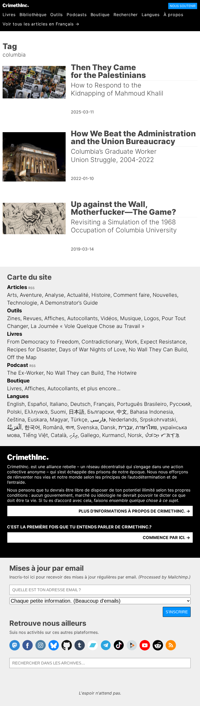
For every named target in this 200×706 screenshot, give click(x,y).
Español (37, 404)
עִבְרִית (125, 427)
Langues (151, 14)
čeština (16, 419)
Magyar (59, 419)
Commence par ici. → (166, 537)
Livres (9, 14)
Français (103, 404)
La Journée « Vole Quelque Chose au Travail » (88, 326)
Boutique (100, 14)
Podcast (17, 365)
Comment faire (131, 295)
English (16, 404)
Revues (32, 318)
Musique (130, 318)
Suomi (58, 412)
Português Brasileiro (142, 404)
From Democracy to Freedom (43, 342)
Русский (180, 404)
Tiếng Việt (35, 435)
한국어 (32, 427)
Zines (13, 318)
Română (53, 427)
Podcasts (76, 14)
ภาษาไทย (146, 427)
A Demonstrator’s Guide (69, 303)
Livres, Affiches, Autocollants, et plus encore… (64, 388)
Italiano (58, 404)
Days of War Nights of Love (92, 349)
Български (100, 412)
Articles (17, 287)
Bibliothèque (33, 14)
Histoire (100, 295)
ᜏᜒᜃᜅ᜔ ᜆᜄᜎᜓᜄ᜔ (162, 435)
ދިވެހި (73, 435)
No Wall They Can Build (158, 349)
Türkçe (79, 419)
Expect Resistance (163, 342)
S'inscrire (177, 612)
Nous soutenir (183, 6)
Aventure (31, 295)
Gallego (89, 435)
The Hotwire (121, 373)
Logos (151, 318)
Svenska (87, 427)
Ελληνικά (36, 412)
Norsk (135, 435)
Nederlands (123, 419)
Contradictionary (102, 342)
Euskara (37, 419)
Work (131, 342)
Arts (12, 295)
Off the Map (21, 357)
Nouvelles (165, 295)
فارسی (98, 419)
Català (58, 435)
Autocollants (82, 318)
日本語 (76, 412)
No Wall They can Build (74, 373)
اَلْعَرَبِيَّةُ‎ (14, 427)
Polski (14, 412)
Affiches (54, 318)
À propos (173, 14)
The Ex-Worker (25, 373)
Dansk (108, 427)
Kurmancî (113, 435)
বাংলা (70, 427)
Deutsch (80, 404)
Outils (56, 14)
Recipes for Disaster (31, 349)
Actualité (78, 295)
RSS (31, 288)
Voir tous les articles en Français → (41, 23)
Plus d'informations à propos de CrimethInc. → (134, 511)
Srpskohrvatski (158, 419)
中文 (122, 412)
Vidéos (109, 318)
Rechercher (126, 14)
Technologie (22, 303)
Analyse (54, 295)
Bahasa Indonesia (151, 412)
